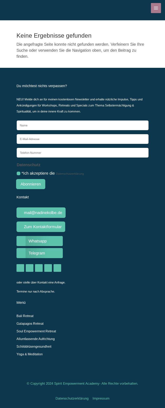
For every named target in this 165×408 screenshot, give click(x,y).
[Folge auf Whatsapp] (48, 268)
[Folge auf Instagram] (20, 268)
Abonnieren (31, 184)
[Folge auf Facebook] (29, 268)
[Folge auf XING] (39, 268)
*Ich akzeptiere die (53, 173)
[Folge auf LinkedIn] (57, 268)
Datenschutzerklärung (70, 173)
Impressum (101, 398)
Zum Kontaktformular (43, 227)
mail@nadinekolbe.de (43, 212)
